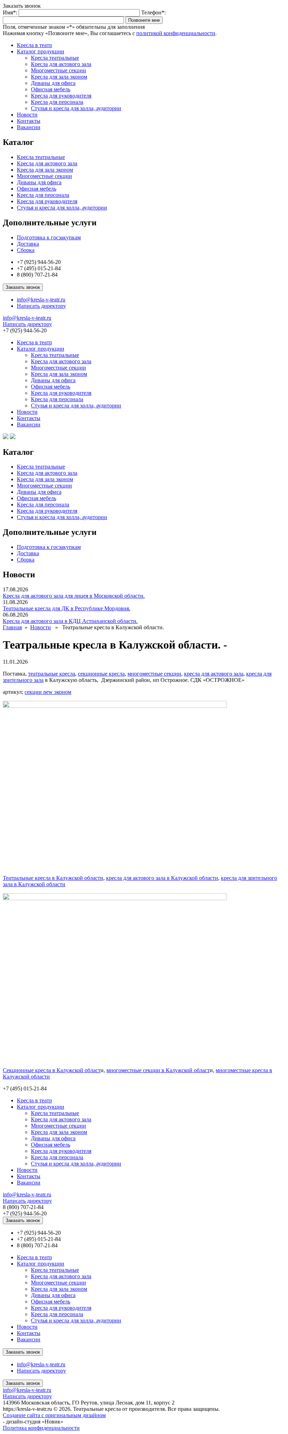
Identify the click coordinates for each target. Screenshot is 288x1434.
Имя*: (10, 12)
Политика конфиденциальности (41, 1428)
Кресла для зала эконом (59, 77)
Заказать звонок (23, 287)
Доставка (28, 244)
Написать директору (41, 306)
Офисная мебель (50, 89)
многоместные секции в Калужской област (158, 1070)
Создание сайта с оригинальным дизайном (54, 1415)
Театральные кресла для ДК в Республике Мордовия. (66, 608)
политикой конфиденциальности (175, 33)
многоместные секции (154, 674)
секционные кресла (101, 674)
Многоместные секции (58, 70)
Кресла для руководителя (61, 96)
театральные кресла (51, 674)
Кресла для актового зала (61, 64)
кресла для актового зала (213, 674)
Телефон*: (153, 12)
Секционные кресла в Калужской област (51, 1070)
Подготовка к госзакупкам (49, 237)
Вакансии (28, 127)
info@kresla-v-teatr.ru (41, 300)
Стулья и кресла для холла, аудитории (76, 108)
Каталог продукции (40, 51)
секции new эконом (48, 692)
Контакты (28, 121)
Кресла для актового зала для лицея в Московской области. (74, 596)
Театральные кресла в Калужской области (53, 878)
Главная (12, 627)
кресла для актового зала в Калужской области (162, 878)
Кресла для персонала (57, 102)
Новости (27, 115)
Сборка (25, 250)
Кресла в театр (34, 45)
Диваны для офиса (53, 83)
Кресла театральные (55, 58)
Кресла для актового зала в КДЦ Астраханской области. (70, 621)
